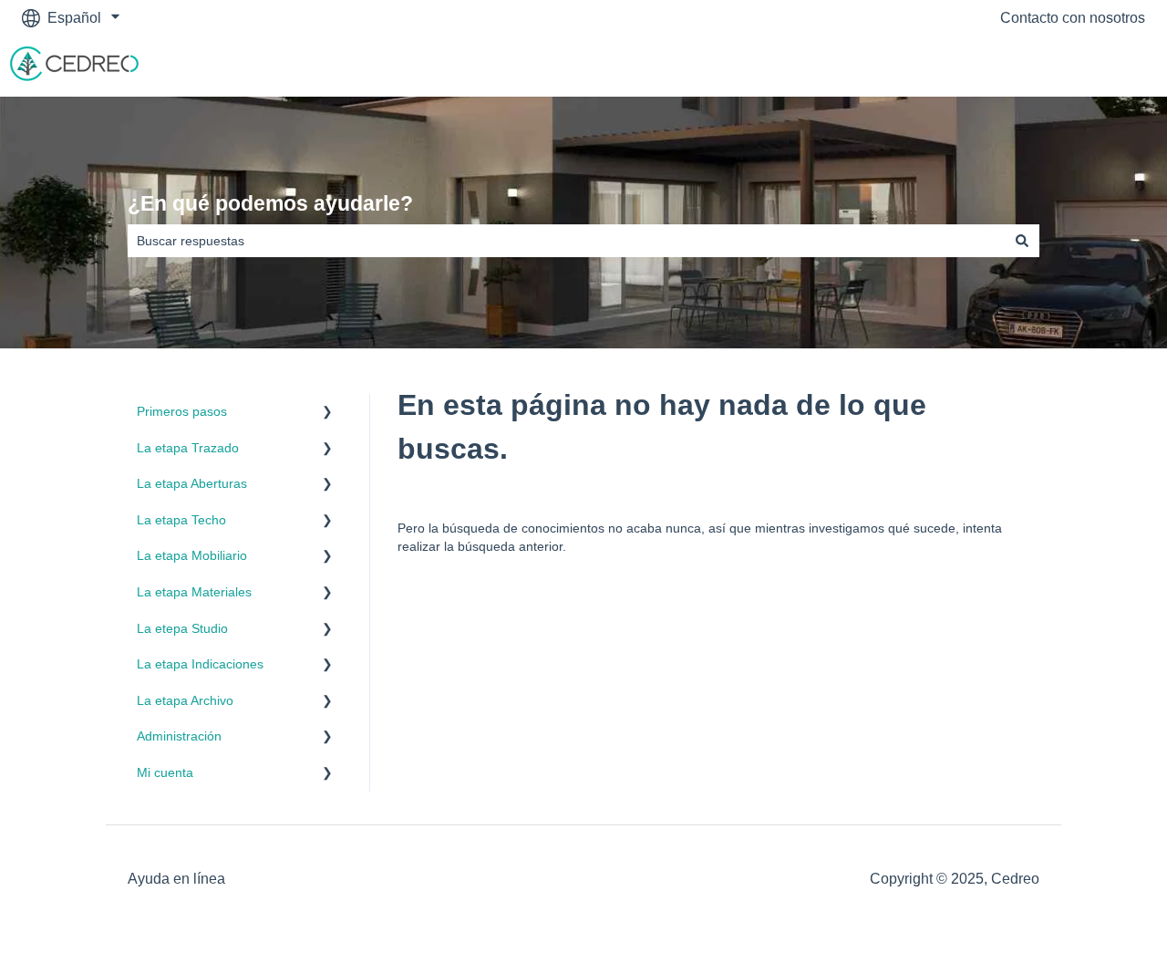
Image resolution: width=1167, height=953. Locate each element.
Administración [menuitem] (179, 736)
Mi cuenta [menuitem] (165, 772)
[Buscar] (1022, 240)
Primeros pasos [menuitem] (182, 411)
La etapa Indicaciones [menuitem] (200, 664)
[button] (327, 414)
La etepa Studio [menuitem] (182, 628)
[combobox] (566, 240)
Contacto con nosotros (1072, 18)
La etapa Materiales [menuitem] (194, 592)
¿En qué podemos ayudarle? (270, 203)
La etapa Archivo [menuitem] (185, 700)
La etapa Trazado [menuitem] (188, 447)
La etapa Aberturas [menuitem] (192, 483)
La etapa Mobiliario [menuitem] (192, 555)
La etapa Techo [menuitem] (181, 520)
